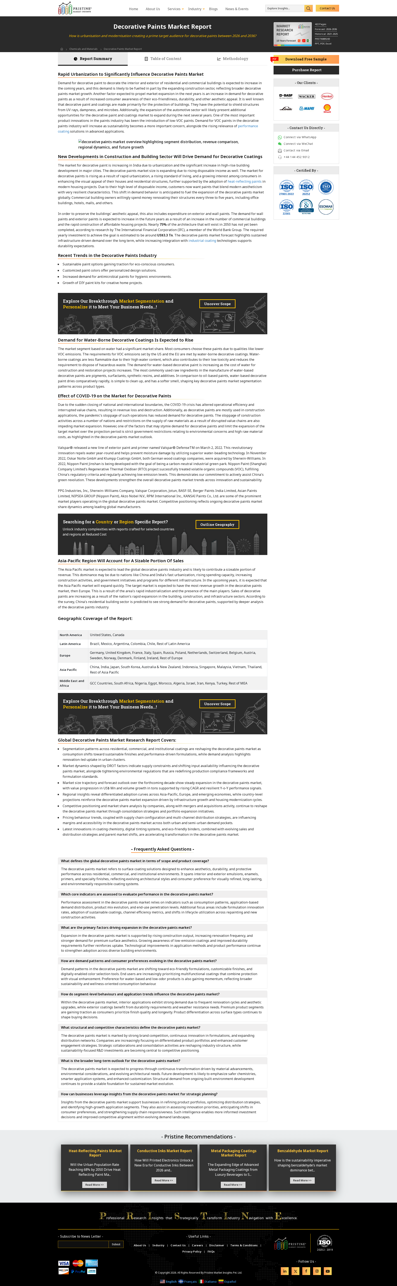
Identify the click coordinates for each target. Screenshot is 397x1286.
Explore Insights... (279, 8)
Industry (158, 1245)
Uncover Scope (217, 303)
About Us (140, 1245)
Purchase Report (307, 69)
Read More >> (94, 1185)
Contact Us (327, 8)
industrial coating (202, 240)
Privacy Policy (192, 1251)
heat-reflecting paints (245, 181)
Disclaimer (217, 1245)
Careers (198, 1245)
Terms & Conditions (244, 1245)
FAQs (211, 1251)
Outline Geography (217, 524)
